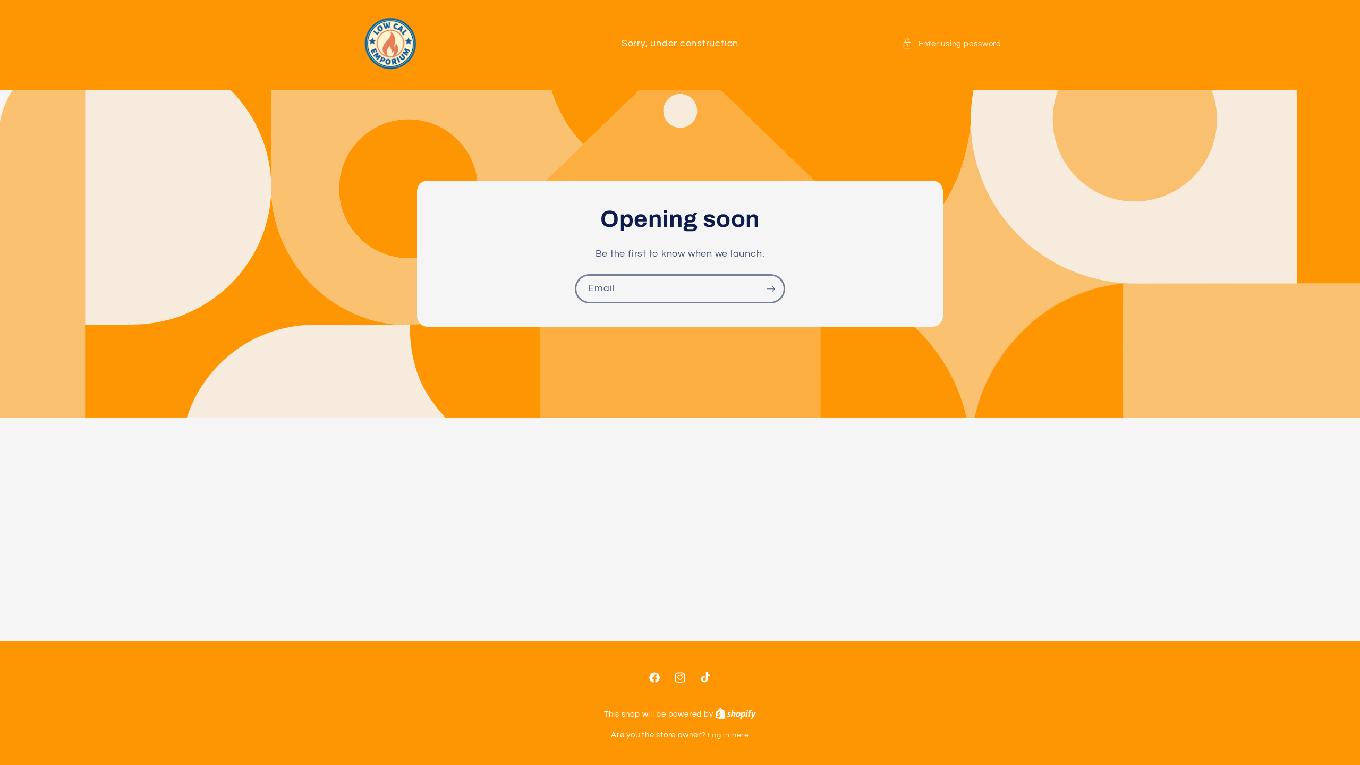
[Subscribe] (771, 289)
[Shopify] (735, 714)
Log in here (728, 735)
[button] (951, 44)
